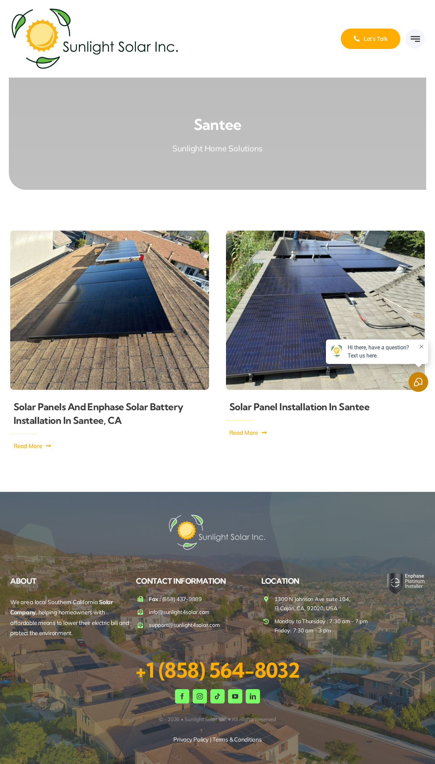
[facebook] (182, 696)
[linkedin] (253, 696)
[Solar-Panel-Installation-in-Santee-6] (325, 233)
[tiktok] (217, 696)
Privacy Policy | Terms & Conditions (217, 739)
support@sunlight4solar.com (184, 624)
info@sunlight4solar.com (179, 612)
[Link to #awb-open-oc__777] (415, 39)
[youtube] (235, 696)
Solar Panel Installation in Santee (299, 407)
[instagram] (200, 696)
